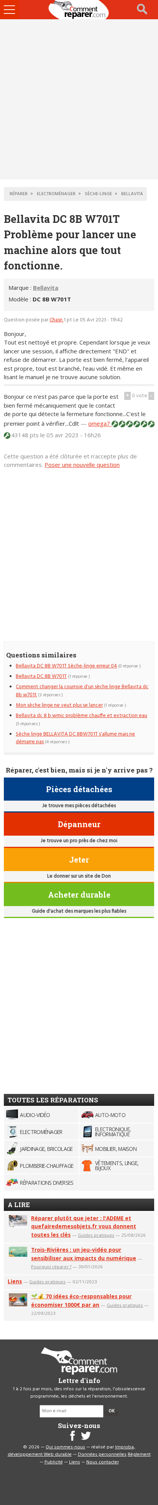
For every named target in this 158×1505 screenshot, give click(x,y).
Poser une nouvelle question (82, 464)
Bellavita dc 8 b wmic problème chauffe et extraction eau (81, 716)
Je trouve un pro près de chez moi (79, 841)
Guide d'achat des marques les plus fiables (79, 911)
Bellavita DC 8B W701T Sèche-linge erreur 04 (66, 666)
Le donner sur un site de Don (79, 876)
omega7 (100, 423)
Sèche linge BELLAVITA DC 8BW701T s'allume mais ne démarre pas (75, 738)
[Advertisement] (79, 99)
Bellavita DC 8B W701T (41, 676)
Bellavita (45, 287)
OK (112, 1411)
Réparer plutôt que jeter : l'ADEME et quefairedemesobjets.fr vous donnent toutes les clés (83, 1226)
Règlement (139, 1454)
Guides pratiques (96, 1235)
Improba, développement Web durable (71, 1451)
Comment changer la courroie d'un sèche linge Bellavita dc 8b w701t (82, 691)
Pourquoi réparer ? (51, 1266)
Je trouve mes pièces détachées (79, 806)
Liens (15, 1281)
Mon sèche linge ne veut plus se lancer (59, 705)
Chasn (56, 320)
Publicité (53, 1462)
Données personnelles (102, 1454)
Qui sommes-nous (65, 1447)
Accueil (79, 9)
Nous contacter (102, 1462)
